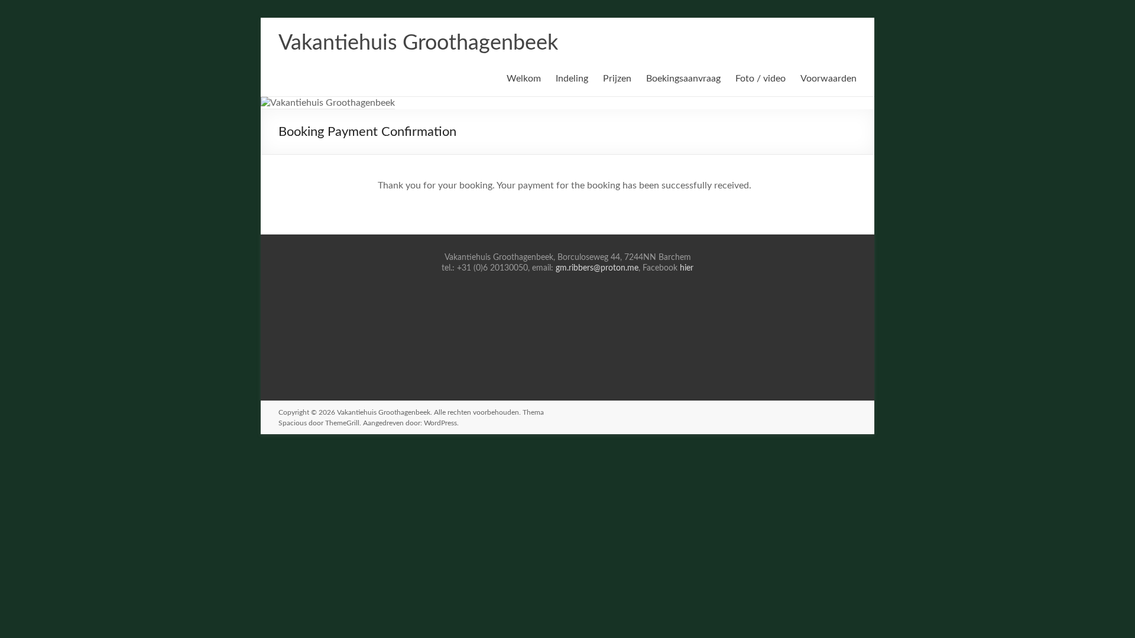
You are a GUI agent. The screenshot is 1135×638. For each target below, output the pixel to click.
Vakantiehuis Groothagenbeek (418, 43)
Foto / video (760, 78)
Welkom (524, 78)
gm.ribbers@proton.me (597, 268)
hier (686, 268)
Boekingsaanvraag (683, 78)
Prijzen (617, 78)
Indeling (572, 78)
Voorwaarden (828, 78)
